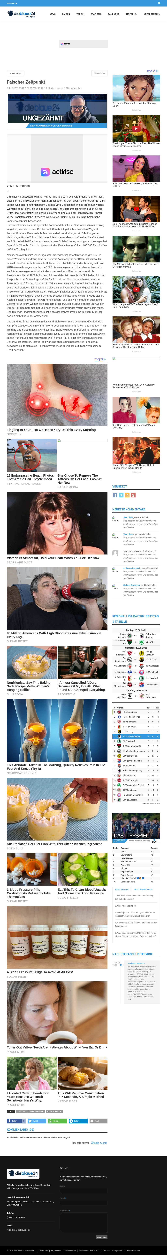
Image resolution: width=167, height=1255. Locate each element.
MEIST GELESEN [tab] (122, 889)
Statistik (96, 14)
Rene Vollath (54, 1111)
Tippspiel (131, 14)
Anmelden (12, 3)
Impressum (56, 1251)
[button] (16, 1121)
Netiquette (43, 1251)
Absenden (101, 1237)
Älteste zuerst (99, 1143)
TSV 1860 (21, 1111)
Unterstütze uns (133, 1251)
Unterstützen (152, 14)
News (53, 14)
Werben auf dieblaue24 (89, 1251)
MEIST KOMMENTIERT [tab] (143, 889)
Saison (66, 14)
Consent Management (112, 1251)
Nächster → (99, 73)
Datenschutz (70, 1251)
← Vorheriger (15, 73)
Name (62, 1186)
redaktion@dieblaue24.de (18, 1230)
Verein (80, 14)
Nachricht (65, 1210)
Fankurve (113, 14)
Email (63, 1198)
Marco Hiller (36, 1111)
